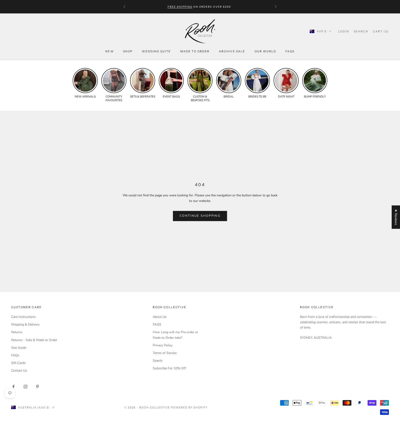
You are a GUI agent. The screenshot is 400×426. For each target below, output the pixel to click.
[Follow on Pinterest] (37, 386)
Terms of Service (165, 353)
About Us (160, 317)
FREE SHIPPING (180, 6)
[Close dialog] (393, 300)
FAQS (157, 324)
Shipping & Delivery (25, 324)
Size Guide (18, 347)
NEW (109, 51)
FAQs (290, 51)
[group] (85, 83)
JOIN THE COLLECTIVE (262, 392)
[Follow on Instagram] (25, 386)
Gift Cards (18, 363)
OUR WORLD (265, 51)
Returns (16, 332)
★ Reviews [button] (396, 217)
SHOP (128, 51)
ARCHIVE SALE (232, 51)
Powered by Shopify (189, 407)
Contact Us (19, 370)
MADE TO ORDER (195, 51)
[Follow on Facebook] (13, 386)
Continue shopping (200, 216)
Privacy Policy (162, 345)
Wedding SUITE (156, 51)
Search (157, 360)
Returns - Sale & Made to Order (34, 340)
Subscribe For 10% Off (169, 368)
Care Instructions (23, 317)
